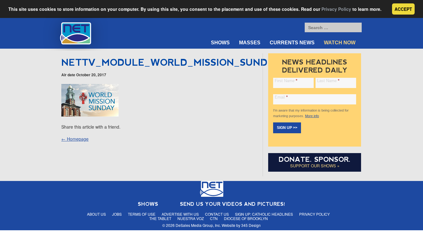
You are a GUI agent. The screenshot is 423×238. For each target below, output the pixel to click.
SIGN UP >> (287, 128)
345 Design (251, 225)
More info (312, 116)
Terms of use (141, 214)
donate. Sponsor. (315, 159)
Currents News (292, 42)
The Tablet (160, 218)
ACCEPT (403, 9)
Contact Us (217, 214)
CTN (214, 218)
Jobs (117, 214)
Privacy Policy (336, 9)
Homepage (75, 139)
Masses (249, 42)
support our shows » (314, 166)
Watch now (339, 42)
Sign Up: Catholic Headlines (264, 214)
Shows (220, 42)
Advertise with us (180, 214)
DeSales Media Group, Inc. (198, 225)
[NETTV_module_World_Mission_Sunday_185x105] (90, 115)
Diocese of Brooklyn (246, 218)
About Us (96, 214)
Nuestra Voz (190, 218)
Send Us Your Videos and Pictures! (232, 204)
